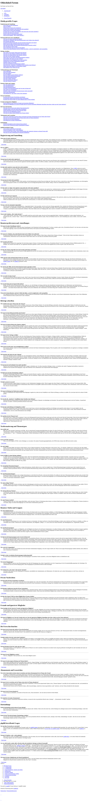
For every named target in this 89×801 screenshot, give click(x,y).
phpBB (7, 786)
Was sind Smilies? (7, 73)
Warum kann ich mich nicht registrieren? (12, 27)
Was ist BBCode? (7, 71)
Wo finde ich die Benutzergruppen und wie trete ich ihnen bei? (17, 88)
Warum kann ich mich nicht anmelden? (11, 30)
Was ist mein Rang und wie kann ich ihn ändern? (14, 47)
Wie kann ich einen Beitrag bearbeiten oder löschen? (14, 53)
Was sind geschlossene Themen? (10, 79)
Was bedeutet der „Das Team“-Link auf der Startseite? (15, 93)
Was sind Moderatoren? (8, 86)
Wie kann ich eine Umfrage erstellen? (11, 56)
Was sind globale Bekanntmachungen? (11, 76)
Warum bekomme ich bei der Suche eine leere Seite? (14, 110)
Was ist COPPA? (7, 26)
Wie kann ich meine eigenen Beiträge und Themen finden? (16, 113)
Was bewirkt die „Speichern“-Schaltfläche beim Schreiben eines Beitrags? (19, 65)
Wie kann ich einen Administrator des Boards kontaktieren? (16, 132)
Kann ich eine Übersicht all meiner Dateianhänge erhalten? (16, 125)
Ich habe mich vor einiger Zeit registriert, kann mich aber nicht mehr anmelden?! (21, 31)
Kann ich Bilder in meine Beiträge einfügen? (13, 74)
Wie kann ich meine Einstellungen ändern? (12, 39)
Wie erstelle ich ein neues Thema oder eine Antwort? (14, 52)
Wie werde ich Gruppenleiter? (9, 89)
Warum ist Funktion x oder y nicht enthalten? (13, 130)
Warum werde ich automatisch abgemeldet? (12, 34)
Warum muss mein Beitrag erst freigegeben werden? (14, 66)
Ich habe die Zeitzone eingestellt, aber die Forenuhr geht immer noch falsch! (20, 42)
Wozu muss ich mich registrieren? (10, 25)
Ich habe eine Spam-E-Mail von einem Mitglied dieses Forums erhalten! (19, 99)
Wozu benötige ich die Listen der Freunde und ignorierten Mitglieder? (18, 103)
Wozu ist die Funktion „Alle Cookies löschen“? (13, 35)
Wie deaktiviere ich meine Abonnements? (12, 120)
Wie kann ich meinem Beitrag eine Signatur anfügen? (15, 55)
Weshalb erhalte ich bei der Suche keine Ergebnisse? (14, 109)
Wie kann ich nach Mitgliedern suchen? (12, 111)
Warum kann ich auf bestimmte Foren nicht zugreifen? (15, 60)
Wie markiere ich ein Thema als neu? (11, 67)
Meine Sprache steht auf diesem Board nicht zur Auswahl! (16, 44)
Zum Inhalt (3, 8)
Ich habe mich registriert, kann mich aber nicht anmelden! (16, 29)
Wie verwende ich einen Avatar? (10, 46)
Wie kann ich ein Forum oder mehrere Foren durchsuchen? (16, 108)
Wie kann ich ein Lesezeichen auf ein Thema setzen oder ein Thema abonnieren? (21, 117)
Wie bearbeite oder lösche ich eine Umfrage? (13, 58)
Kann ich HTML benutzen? (9, 72)
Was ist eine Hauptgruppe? (9, 92)
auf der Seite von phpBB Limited (52, 728)
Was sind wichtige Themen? (9, 78)
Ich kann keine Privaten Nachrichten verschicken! (14, 97)
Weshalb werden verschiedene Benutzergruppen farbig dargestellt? (18, 91)
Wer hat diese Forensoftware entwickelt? (12, 128)
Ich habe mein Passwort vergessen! (11, 32)
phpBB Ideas (66, 736)
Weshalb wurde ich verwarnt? (9, 62)
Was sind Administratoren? (9, 84)
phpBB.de (16, 261)
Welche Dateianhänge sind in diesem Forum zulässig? (15, 124)
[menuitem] (4, 13)
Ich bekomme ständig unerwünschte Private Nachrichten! (15, 98)
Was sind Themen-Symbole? (9, 81)
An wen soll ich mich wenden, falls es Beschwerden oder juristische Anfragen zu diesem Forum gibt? (25, 131)
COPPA (75, 168)
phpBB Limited (6, 261)
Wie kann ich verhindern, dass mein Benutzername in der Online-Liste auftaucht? (21, 40)
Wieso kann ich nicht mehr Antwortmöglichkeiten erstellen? (16, 57)
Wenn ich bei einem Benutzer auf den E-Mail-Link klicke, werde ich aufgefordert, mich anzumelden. (25, 48)
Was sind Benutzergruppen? (9, 87)
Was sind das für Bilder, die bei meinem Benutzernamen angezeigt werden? (19, 45)
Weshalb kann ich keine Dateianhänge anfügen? (13, 61)
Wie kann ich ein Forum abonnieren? (11, 119)
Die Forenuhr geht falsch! (9, 41)
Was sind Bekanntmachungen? (10, 77)
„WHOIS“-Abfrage (20, 745)
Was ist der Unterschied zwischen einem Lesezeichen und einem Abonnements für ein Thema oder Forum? (26, 116)
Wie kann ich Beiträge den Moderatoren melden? (14, 63)
